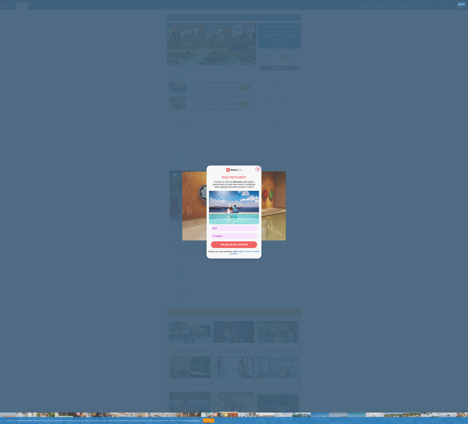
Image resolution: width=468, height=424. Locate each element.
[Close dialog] (258, 168)
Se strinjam (209, 420)
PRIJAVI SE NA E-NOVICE (234, 244)
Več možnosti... (195, 420)
